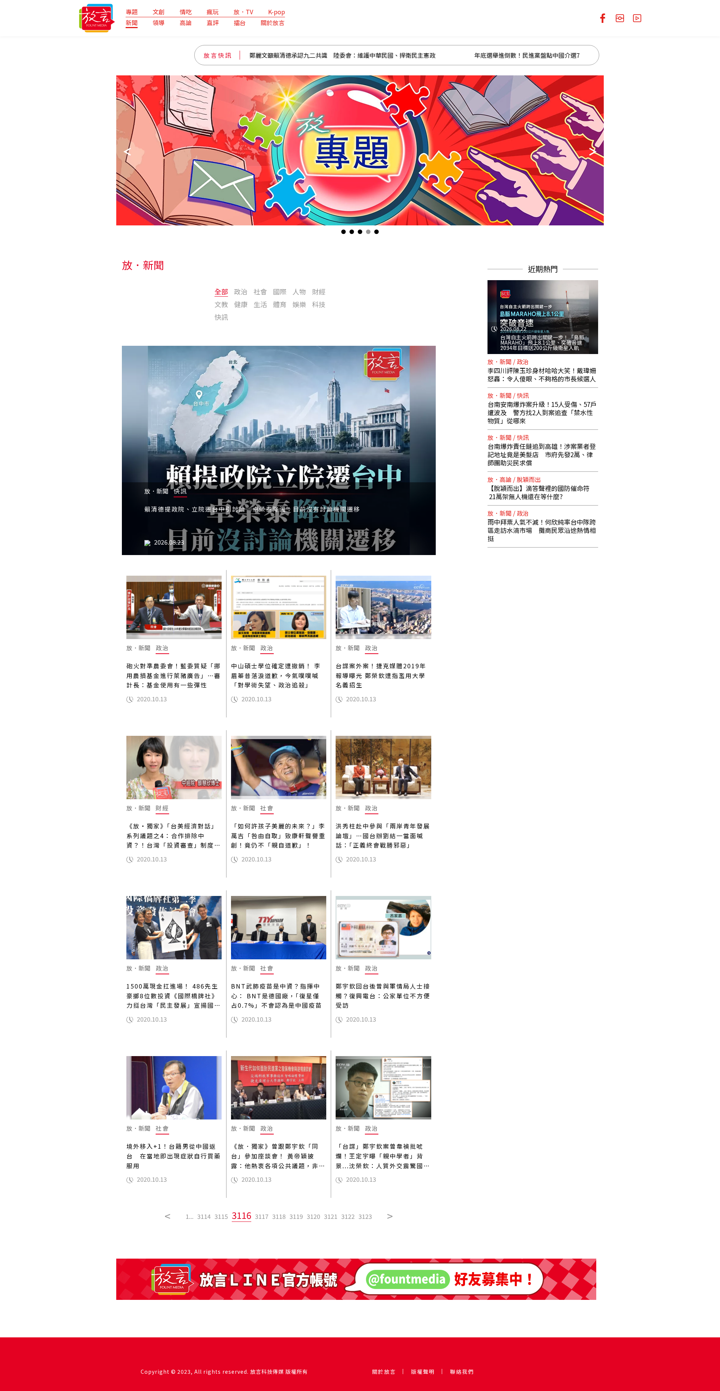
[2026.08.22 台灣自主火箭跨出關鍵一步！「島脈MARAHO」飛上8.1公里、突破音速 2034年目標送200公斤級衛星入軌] (543, 312)
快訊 (221, 317)
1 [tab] (343, 233)
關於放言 (273, 22)
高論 (186, 22)
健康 (241, 304)
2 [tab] (352, 233)
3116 (241, 1214)
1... (190, 1216)
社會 (260, 291)
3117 (261, 1216)
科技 (319, 304)
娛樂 (299, 304)
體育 (279, 304)
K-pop (276, 11)
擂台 (240, 22)
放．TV (243, 11)
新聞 (132, 22)
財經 (319, 291)
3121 (331, 1216)
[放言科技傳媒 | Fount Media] (97, 17)
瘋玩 (213, 11)
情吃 (186, 11)
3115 (221, 1216)
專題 (132, 11)
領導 (159, 22)
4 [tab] (368, 233)
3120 (313, 1216)
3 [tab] (360, 233)
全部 (221, 291)
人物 (299, 291)
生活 (260, 304)
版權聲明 (423, 1371)
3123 (365, 1216)
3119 (296, 1216)
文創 (159, 11)
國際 (279, 291)
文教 (221, 304)
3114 (204, 1216)
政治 (241, 291)
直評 (213, 22)
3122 (348, 1216)
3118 (279, 1216)
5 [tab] (376, 233)
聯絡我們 (462, 1371)
